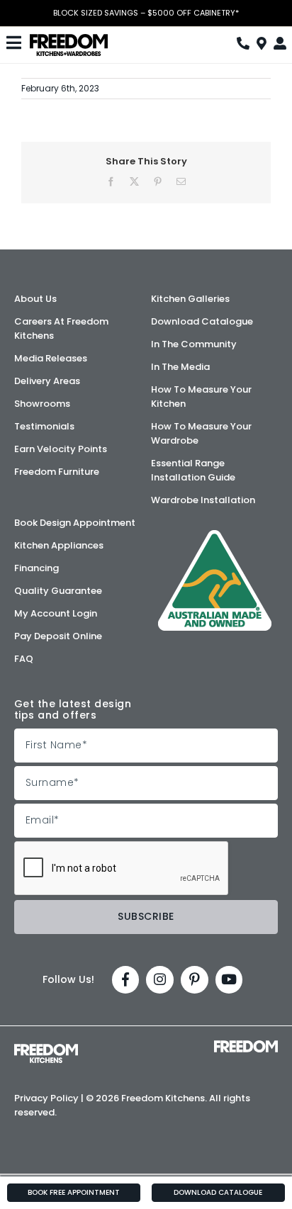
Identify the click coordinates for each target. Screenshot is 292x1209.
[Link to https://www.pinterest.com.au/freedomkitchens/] (194, 980)
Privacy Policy (46, 1098)
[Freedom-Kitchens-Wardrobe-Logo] (69, 39)
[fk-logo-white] (46, 1049)
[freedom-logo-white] (246, 1045)
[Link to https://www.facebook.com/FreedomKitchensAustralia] (126, 980)
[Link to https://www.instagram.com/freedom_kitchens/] (160, 980)
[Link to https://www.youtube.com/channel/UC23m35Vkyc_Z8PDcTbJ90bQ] (229, 980)
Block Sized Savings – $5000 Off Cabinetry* (146, 13)
